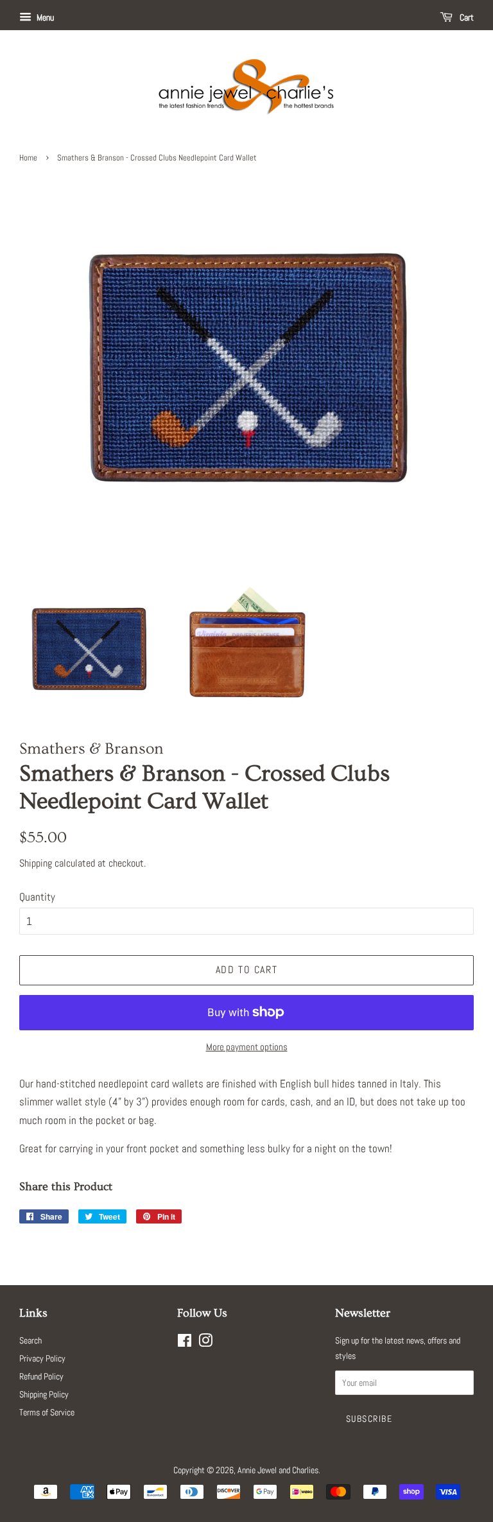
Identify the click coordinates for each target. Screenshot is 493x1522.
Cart (466, 17)
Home (28, 158)
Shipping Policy (44, 1394)
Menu (44, 17)
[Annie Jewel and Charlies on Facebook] (184, 1343)
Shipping (35, 863)
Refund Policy (41, 1376)
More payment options (247, 1047)
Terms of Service (46, 1412)
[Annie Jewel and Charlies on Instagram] (205, 1343)
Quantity (37, 897)
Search (30, 1340)
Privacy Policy (42, 1358)
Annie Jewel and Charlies (278, 1470)
